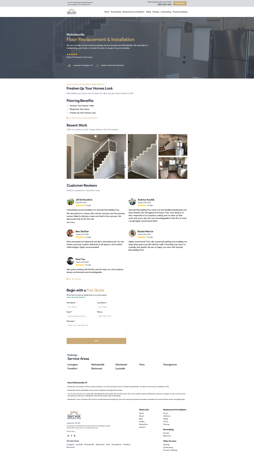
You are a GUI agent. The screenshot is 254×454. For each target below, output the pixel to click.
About (106, 12)
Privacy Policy (71, 431)
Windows (167, 416)
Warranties (143, 424)
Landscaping (166, 12)
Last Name (102, 303)
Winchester (121, 364)
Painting (156, 12)
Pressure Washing (180, 12)
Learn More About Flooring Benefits (82, 118)
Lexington (72, 364)
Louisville (120, 368)
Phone (99, 312)
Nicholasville (97, 364)
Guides (142, 422)
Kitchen (166, 433)
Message (71, 321)
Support (142, 427)
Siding (148, 12)
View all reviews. (74, 279)
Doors (165, 413)
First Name (72, 303)
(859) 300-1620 (165, 5)
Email (69, 312)
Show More (71, 222)
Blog (141, 419)
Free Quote (180, 3)
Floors (165, 422)
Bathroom (167, 436)
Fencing (166, 424)
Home (141, 413)
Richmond (96, 368)
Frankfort (72, 368)
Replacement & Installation (133, 12)
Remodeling (116, 12)
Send (96, 341)
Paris (142, 364)
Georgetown (170, 364)
